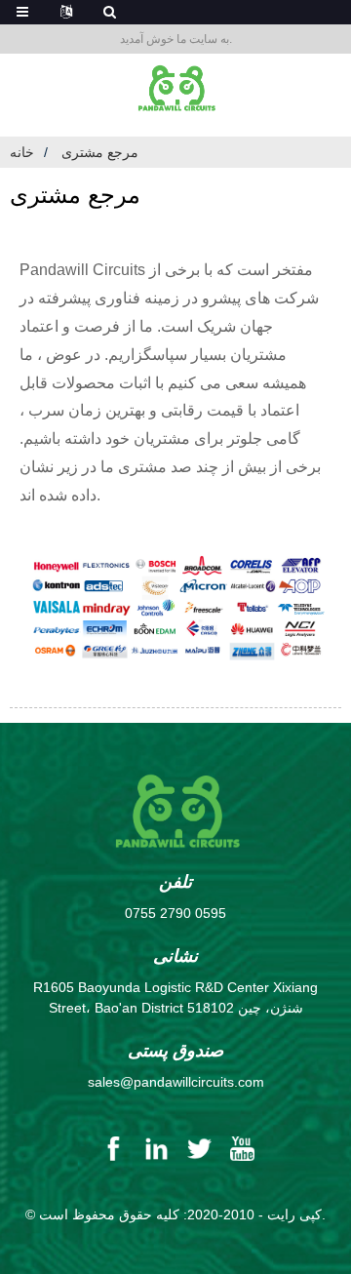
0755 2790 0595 (175, 913)
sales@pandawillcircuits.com (176, 1082)
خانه (22, 152)
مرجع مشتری (99, 152)
